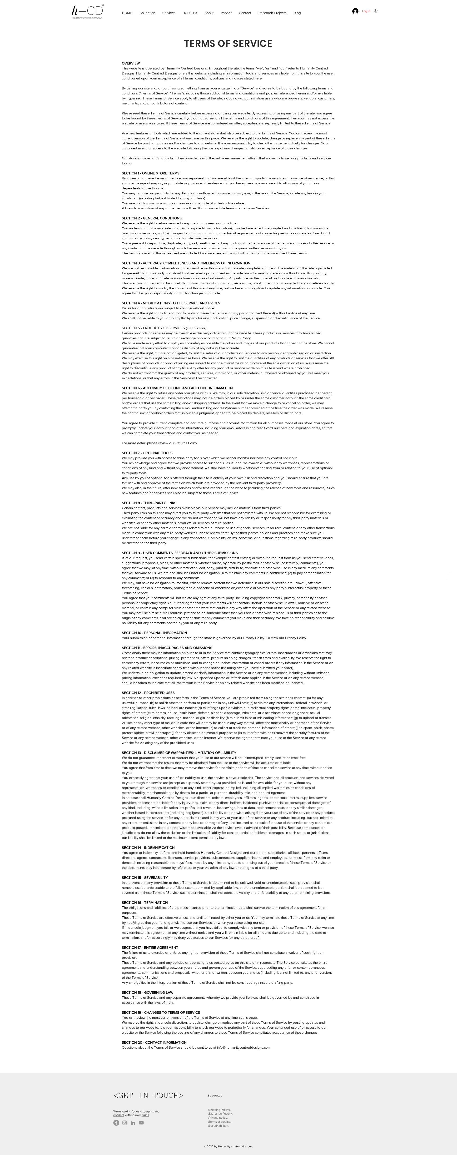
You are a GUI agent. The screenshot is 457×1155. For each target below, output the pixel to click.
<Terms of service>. (219, 1121)
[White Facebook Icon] (449, 572)
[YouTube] (141, 1123)
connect (118, 1115)
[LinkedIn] (133, 1123)
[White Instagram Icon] (449, 582)
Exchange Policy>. (221, 1113)
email (145, 1115)
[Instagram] (125, 1123)
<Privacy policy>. (218, 1117)
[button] (375, 11)
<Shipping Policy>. (219, 1109)
